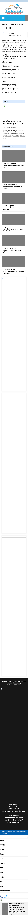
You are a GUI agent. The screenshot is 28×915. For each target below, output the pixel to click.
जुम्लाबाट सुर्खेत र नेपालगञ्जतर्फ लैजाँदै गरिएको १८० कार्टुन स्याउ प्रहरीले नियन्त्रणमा (17, 908)
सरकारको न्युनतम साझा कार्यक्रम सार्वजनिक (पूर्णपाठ (12, 251)
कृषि (1, 886)
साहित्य (2, 877)
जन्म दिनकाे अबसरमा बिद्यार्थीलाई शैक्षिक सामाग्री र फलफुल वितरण (13, 272)
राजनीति (2, 845)
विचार (2, 854)
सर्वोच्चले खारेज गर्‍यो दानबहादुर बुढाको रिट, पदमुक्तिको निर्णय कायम (17, 912)
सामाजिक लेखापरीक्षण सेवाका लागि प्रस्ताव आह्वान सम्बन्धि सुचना (16, 904)
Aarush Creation (4, 833)
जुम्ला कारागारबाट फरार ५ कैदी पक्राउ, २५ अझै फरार (13, 166)
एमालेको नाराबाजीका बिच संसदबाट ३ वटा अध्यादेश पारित (12, 209)
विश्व (1, 872)
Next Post (6, 102)
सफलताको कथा (5, 891)
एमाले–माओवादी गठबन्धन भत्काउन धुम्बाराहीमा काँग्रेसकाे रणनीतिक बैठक (13, 230)
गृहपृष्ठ (2, 840)
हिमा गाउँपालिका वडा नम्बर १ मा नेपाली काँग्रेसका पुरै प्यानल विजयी (13, 122)
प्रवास (2, 881)
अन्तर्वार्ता (2, 863)
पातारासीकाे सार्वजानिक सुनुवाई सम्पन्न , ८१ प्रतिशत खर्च (12, 188)
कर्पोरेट (2, 859)
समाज (2, 849)
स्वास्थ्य (2, 868)
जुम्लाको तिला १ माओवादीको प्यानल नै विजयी (13, 26)
